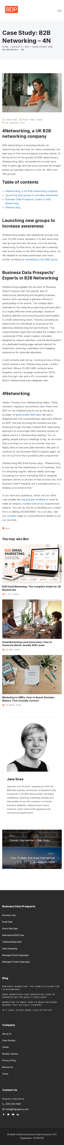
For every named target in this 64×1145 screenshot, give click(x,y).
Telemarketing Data (12, 942)
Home (5, 47)
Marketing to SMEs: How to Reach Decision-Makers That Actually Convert (28, 699)
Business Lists (9, 915)
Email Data (7, 922)
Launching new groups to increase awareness (31, 195)
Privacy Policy (9, 1060)
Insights (17, 47)
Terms (5, 1074)
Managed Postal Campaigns (16, 962)
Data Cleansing (9, 948)
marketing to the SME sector (41, 259)
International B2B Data (13, 935)
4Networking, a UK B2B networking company (31, 191)
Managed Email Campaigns (15, 955)
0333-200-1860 (13, 1104)
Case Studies (8, 1040)
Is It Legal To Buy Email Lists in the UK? (27, 1010)
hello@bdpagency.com (17, 1109)
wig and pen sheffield (33, 499)
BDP (27, 47)
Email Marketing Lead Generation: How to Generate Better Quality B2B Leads (27, 644)
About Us (6, 1034)
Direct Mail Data (10, 928)
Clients (5, 1047)
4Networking (12, 207)
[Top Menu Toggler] (59, 11)
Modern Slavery (10, 1054)
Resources (7, 1067)
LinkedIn (12, 515)
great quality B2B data (28, 414)
